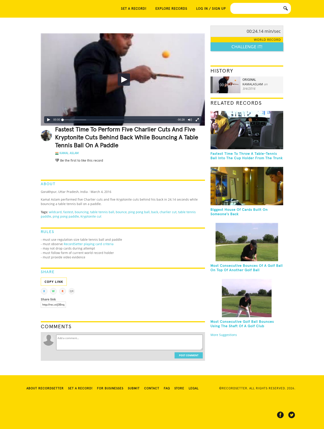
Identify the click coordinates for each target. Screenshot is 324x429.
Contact (151, 388)
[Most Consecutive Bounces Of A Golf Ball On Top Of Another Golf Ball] (246, 242)
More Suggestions (223, 335)
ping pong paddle (66, 216)
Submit (134, 388)
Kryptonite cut (90, 216)
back (154, 212)
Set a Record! (80, 388)
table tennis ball (102, 212)
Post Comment (188, 355)
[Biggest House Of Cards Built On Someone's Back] (246, 186)
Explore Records (171, 8)
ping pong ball (139, 212)
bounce (121, 212)
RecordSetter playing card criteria (89, 244)
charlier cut (168, 212)
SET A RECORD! (134, 8)
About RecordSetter (45, 388)
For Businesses (110, 388)
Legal (194, 388)
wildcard (55, 212)
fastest (68, 212)
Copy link (54, 282)
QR (72, 291)
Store (179, 388)
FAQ (167, 388)
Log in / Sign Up (211, 8)
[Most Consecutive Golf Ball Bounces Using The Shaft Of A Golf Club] (246, 298)
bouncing (82, 212)
